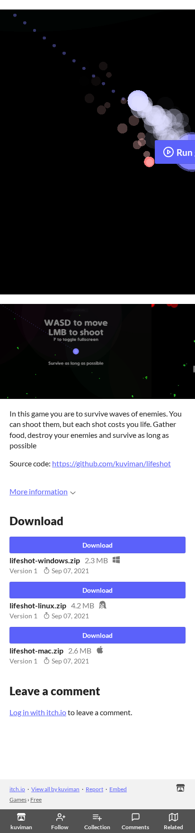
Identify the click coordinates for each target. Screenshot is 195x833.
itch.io (17, 789)
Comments (135, 827)
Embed (118, 789)
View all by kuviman (55, 789)
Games (18, 799)
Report (94, 789)
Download (97, 545)
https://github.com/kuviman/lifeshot (111, 463)
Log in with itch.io (37, 712)
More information (38, 491)
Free (36, 799)
